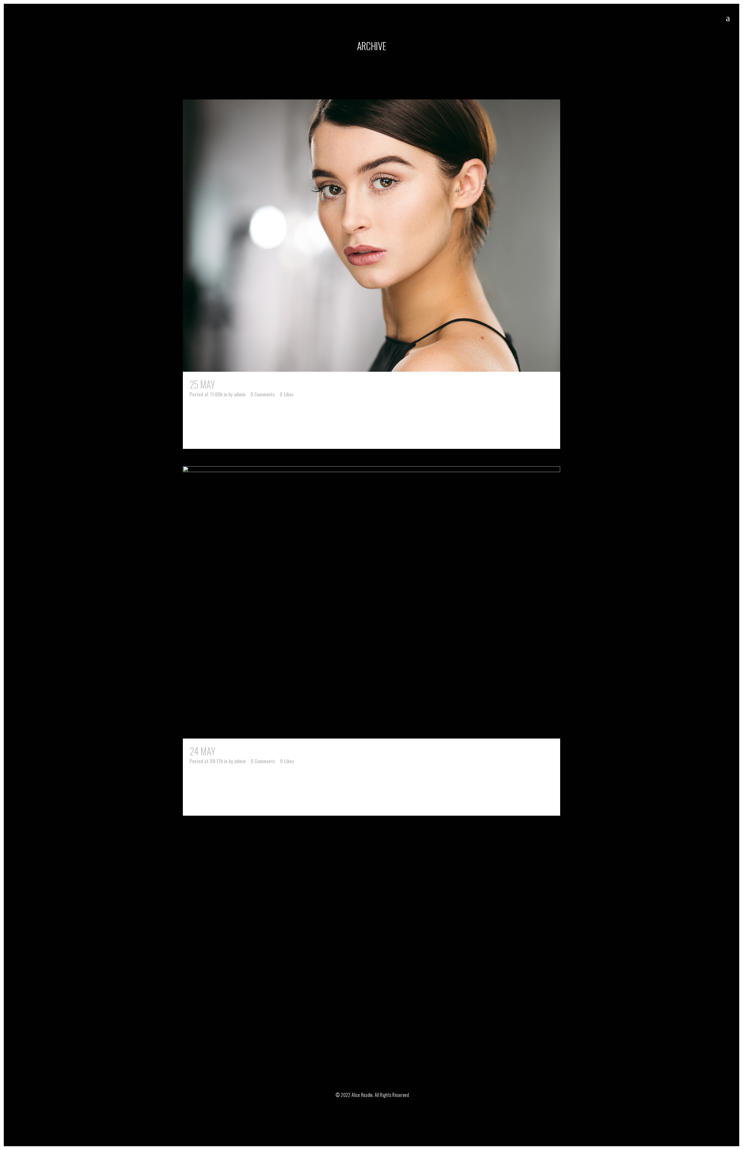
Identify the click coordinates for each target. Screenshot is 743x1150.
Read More (214, 433)
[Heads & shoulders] (371, 235)
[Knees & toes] (371, 602)
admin (240, 394)
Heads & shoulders (252, 384)
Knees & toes (240, 751)
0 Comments (262, 394)
